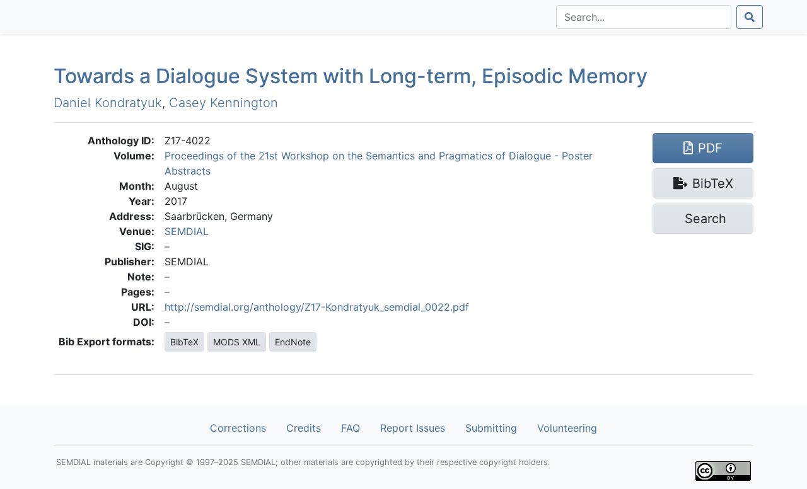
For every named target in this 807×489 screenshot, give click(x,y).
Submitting (491, 428)
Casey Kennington (223, 102)
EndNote (293, 342)
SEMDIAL (187, 231)
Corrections (238, 428)
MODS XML (236, 342)
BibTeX (184, 342)
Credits (303, 428)
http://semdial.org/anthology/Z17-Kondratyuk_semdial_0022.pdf (317, 307)
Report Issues (412, 428)
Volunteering (567, 428)
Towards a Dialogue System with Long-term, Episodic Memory (350, 76)
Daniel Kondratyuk (108, 102)
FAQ (350, 428)
